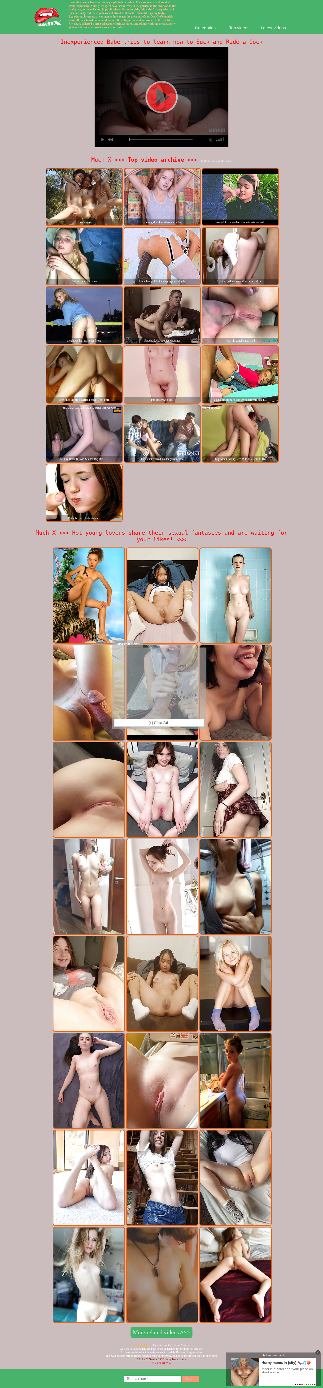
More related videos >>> (161, 1332)
